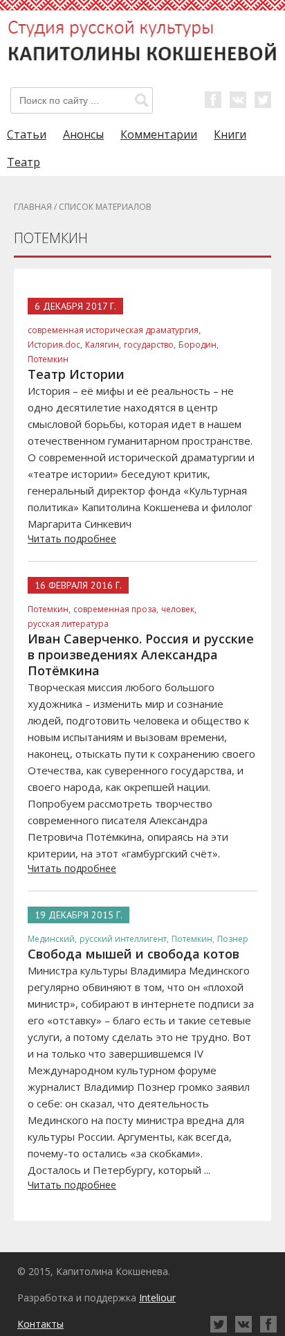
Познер (232, 939)
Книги (230, 134)
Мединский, (52, 939)
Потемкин (48, 359)
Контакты (40, 1323)
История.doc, (55, 344)
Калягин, (103, 344)
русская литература (68, 624)
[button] (142, 100)
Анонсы (83, 134)
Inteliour (157, 1297)
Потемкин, (49, 609)
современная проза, (115, 609)
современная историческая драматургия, (114, 330)
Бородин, (198, 344)
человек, (178, 609)
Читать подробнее (72, 538)
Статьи (26, 134)
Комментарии (158, 134)
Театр (23, 162)
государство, (150, 344)
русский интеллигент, (124, 939)
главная (33, 207)
